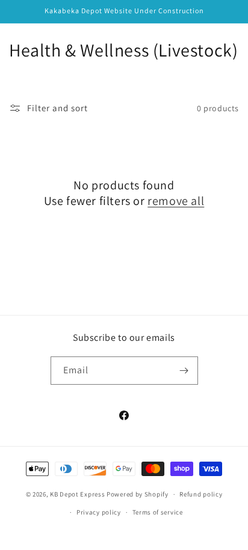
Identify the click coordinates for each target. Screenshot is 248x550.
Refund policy (200, 494)
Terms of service (157, 512)
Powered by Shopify (138, 494)
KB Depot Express (77, 494)
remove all (175, 201)
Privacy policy (98, 512)
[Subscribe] (184, 370)
